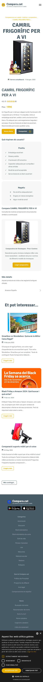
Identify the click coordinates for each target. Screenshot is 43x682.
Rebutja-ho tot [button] (32, 670)
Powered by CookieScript (21, 679)
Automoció (21, 521)
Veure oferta (8, 131)
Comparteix (23, 131)
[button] (21, 676)
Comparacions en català (13, 17)
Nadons (21, 560)
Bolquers (21, 565)
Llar (21, 547)
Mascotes (21, 552)
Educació (21, 525)
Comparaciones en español (21, 591)
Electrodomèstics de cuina (21, 534)
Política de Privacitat (21, 578)
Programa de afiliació (21, 583)
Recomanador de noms (21, 609)
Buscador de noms (21, 605)
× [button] (40, 633)
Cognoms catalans (21, 623)
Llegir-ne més (31, 652)
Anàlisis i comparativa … (30, 17)
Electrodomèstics (21, 530)
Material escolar (21, 556)
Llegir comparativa (21, 265)
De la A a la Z (21, 614)
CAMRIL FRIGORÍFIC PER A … (22, 20)
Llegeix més (7, 360)
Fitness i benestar (21, 543)
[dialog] (21, 656)
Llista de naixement (21, 627)
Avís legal (21, 587)
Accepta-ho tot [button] (11, 670)
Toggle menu (41, 5)
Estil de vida (21, 538)
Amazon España (11, 290)
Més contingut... (9, 482)
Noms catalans (21, 618)
